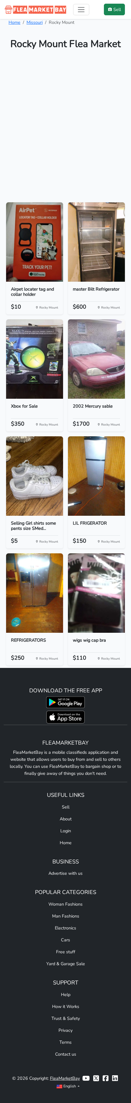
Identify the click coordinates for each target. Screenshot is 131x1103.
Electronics (65, 928)
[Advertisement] (65, 128)
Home (14, 22)
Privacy (65, 1030)
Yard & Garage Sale (65, 964)
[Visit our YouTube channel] (86, 1078)
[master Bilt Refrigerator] (96, 242)
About (66, 819)
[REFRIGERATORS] (34, 593)
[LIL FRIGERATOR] (96, 476)
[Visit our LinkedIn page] (115, 1078)
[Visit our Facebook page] (105, 1078)
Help (65, 994)
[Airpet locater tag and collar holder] (34, 242)
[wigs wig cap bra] (96, 593)
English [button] (69, 1086)
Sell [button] (117, 9)
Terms (65, 1042)
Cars (65, 940)
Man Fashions (65, 916)
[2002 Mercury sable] (96, 359)
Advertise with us (65, 873)
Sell (65, 807)
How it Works (65, 1006)
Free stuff (65, 952)
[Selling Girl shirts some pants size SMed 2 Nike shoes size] (34, 476)
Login (65, 831)
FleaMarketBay (65, 1078)
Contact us (65, 1054)
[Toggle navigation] (81, 9)
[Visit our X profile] (96, 1078)
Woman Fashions (65, 904)
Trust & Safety (65, 1018)
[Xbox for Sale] (34, 359)
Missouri (35, 22)
